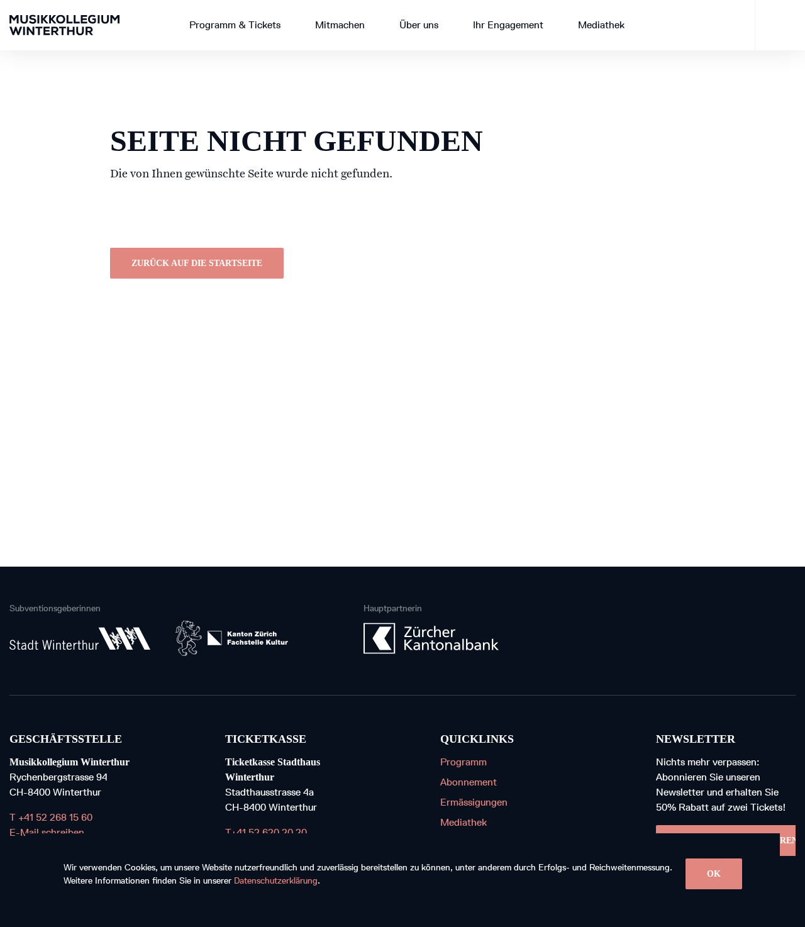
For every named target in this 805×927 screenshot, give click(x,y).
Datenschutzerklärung (276, 880)
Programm (463, 762)
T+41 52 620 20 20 (266, 832)
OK (714, 874)
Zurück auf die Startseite (196, 263)
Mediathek (463, 822)
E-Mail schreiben (46, 832)
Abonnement (468, 782)
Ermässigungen (474, 802)
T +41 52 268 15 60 (50, 817)
